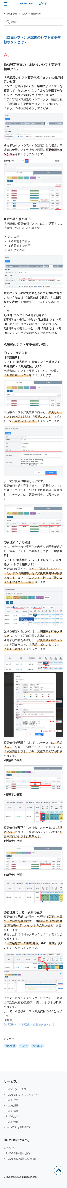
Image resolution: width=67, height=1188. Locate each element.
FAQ (24, 13)
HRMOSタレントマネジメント (21, 1094)
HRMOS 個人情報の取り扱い (21, 1158)
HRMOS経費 (11, 1105)
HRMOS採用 (11, 1121)
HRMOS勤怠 (10, 13)
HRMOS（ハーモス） (16, 1089)
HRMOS (26, 5)
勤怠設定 (37, 1045)
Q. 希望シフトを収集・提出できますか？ (29, 1024)
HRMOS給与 (11, 1116)
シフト (23, 1045)
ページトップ (58, 1170)
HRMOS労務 (11, 1111)
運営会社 (9, 1147)
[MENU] (5, 4)
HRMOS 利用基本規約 (17, 1153)
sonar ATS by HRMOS (17, 1127)
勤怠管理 (36, 13)
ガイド (43, 3)
